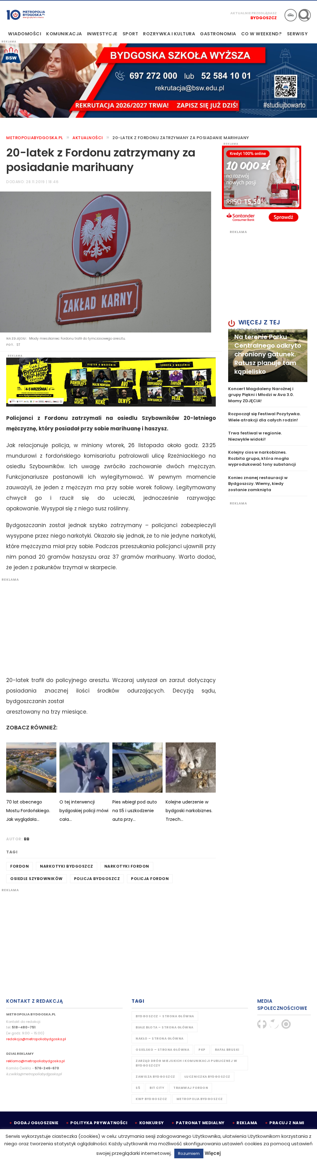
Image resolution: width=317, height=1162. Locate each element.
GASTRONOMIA (218, 34)
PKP (202, 1049)
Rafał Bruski (227, 1049)
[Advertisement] (108, 625)
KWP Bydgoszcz (151, 1099)
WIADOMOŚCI (24, 34)
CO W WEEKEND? (261, 34)
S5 (138, 1087)
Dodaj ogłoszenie (36, 1123)
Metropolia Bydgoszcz (199, 1099)
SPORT (130, 34)
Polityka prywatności (98, 1123)
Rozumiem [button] (189, 1153)
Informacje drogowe (290, 15)
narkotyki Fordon (126, 866)
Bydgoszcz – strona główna (165, 1016)
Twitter (274, 1024)
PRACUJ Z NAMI (286, 1123)
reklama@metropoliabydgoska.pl (35, 1061)
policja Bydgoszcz (97, 878)
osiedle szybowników (36, 878)
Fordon (19, 866)
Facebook (262, 1024)
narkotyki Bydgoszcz (66, 866)
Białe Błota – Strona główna (164, 1027)
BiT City (157, 1087)
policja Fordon (150, 878)
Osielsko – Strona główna (162, 1049)
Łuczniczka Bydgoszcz (207, 1076)
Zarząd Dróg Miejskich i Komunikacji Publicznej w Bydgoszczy (186, 1063)
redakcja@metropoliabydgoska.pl (36, 1039)
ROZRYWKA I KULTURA (169, 34)
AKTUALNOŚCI (87, 138)
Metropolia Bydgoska (26, 14)
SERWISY (297, 34)
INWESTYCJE (102, 34)
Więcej (213, 1153)
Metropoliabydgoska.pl (34, 138)
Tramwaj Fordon (190, 1087)
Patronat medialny (200, 1123)
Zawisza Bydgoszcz (155, 1076)
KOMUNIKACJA (64, 34)
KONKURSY (151, 1123)
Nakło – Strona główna (160, 1038)
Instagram (286, 1024)
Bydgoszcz (263, 18)
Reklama (247, 1123)
